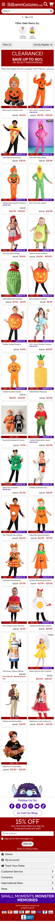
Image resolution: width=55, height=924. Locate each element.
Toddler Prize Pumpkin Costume (14, 203)
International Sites (12, 883)
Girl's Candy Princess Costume (40, 344)
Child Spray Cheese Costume (13, 671)
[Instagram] (30, 806)
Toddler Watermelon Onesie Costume (39, 440)
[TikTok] (43, 806)
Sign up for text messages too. (19, 838)
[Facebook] (11, 806)
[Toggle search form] (45, 4)
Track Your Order (15, 865)
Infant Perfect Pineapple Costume (38, 392)
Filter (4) (7, 44)
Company (7, 877)
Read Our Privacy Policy (27, 849)
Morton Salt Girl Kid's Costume (40, 671)
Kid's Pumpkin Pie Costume (12, 535)
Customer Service (12, 871)
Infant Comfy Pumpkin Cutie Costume (13, 110)
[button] (51, 4)
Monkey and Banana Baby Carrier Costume (12, 721)
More (4, 888)
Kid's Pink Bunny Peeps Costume (37, 157)
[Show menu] (3, 4)
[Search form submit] (51, 11)
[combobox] (24, 11)
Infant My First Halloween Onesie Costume (12, 766)
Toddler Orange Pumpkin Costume (12, 344)
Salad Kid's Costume (10, 487)
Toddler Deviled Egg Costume (40, 626)
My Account (12, 860)
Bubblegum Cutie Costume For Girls (40, 721)
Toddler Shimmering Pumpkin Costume (40, 580)
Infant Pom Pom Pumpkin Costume (12, 580)
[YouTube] (37, 806)
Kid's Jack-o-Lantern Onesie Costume (39, 110)
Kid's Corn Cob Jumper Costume (37, 203)
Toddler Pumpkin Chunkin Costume (12, 392)
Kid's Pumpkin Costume (38, 299)
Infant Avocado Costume (38, 253)
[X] (18, 806)
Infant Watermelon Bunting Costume (12, 299)
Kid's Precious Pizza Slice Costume (12, 157)
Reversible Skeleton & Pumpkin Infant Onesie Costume (14, 440)
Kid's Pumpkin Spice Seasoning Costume (14, 626)
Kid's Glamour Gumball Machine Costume (11, 253)
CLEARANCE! (27, 54)
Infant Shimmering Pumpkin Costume (39, 535)
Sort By (41, 44)
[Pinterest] (24, 806)
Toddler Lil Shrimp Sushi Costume (38, 487)
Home (9, 854)
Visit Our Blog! (29, 813)
